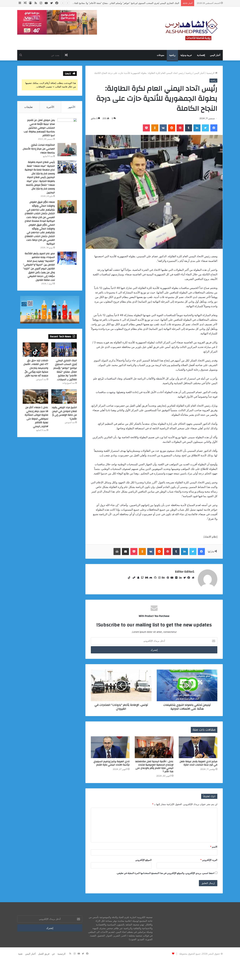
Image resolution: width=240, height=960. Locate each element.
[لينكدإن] (179, 578)
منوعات (160, 55)
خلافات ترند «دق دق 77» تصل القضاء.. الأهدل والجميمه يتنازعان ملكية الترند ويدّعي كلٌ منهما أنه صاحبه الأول (35, 368)
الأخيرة (50, 107)
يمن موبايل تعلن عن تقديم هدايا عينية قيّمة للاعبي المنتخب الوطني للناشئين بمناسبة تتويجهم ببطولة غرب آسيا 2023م (39, 128)
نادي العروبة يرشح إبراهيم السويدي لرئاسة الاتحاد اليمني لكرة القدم (111, 763)
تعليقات (28, 107)
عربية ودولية (186, 55)
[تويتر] (184, 578)
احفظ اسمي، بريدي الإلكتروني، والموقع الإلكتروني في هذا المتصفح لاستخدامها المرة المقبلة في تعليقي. (165, 873)
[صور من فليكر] (175, 578)
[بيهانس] (163, 578)
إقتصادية (201, 55)
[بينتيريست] (167, 578)
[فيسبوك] (188, 578)
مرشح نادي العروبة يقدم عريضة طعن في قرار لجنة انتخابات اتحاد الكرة (198, 763)
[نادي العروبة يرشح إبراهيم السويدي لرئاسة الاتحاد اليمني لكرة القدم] (110, 747)
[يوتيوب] (171, 578)
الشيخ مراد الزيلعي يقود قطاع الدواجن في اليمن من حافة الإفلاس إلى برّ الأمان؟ (64, 413)
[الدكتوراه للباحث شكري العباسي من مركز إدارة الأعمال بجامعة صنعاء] (67, 149)
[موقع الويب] (192, 578)
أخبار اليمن (215, 55)
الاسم (213, 846)
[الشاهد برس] (190, 28)
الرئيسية (210, 73)
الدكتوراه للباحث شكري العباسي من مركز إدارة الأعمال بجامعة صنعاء (39, 149)
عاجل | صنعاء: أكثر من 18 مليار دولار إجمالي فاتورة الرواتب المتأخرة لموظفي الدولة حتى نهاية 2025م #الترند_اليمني (36, 417)
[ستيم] (133, 578)
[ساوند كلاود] (150, 578)
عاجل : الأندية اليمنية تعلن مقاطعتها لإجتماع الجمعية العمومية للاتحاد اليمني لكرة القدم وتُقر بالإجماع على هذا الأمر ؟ (154, 766)
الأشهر (71, 107)
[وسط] (146, 578)
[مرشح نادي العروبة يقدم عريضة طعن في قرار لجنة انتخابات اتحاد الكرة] (198, 747)
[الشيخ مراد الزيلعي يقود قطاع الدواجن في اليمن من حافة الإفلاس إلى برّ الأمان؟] (64, 396)
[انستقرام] (158, 578)
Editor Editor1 (184, 572)
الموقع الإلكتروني (143, 859)
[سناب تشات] (137, 578)
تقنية (20, 953)
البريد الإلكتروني (208, 859)
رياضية (172, 55)
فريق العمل (43, 953)
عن (53, 953)
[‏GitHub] (154, 578)
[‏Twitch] (142, 578)
